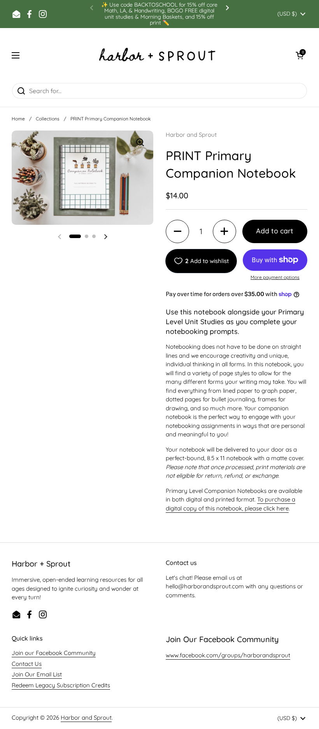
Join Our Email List (37, 674)
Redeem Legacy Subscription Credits (61, 685)
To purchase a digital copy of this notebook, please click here (230, 504)
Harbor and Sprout (86, 717)
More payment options (275, 277)
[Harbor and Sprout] (157, 55)
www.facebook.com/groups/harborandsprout (228, 655)
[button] (299, 55)
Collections (48, 119)
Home (18, 119)
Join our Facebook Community (54, 653)
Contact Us (27, 663)
